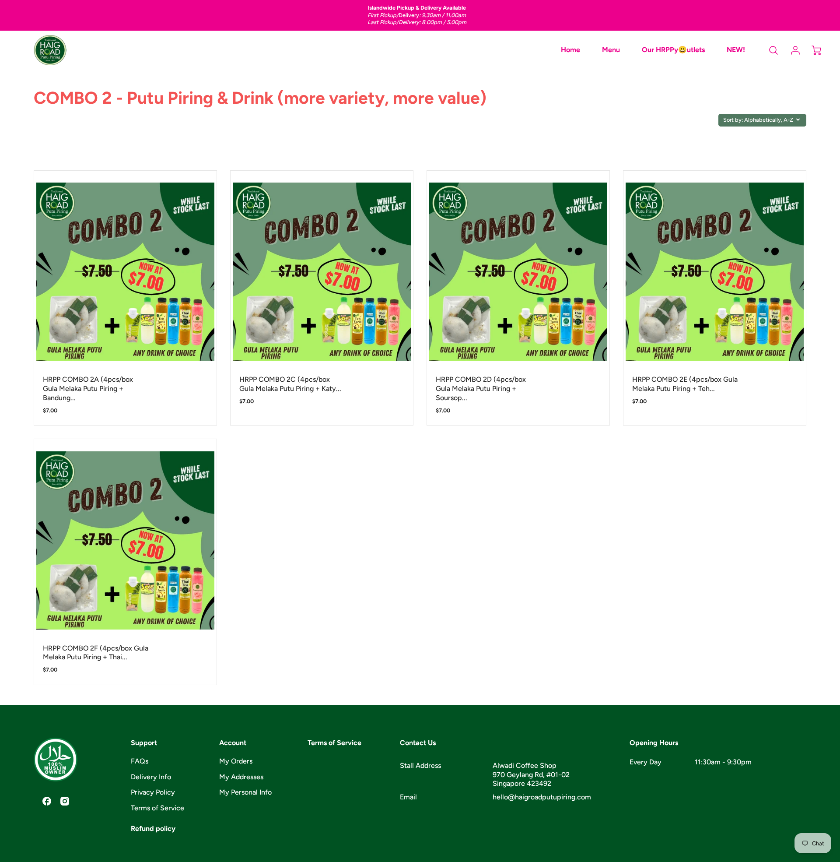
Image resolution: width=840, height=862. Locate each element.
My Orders (235, 761)
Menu (611, 50)
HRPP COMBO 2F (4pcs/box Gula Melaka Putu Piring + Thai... (95, 652)
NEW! (736, 50)
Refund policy (153, 828)
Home (570, 50)
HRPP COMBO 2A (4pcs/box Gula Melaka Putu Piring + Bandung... (88, 388)
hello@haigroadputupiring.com (542, 797)
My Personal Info (245, 792)
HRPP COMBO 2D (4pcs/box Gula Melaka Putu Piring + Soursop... (481, 388)
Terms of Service (157, 808)
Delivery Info (151, 777)
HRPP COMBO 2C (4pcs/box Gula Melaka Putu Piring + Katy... (290, 384)
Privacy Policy (153, 792)
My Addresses (241, 777)
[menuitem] (570, 50)
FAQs (139, 761)
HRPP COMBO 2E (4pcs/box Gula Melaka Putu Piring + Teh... (685, 384)
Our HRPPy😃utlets (673, 50)
